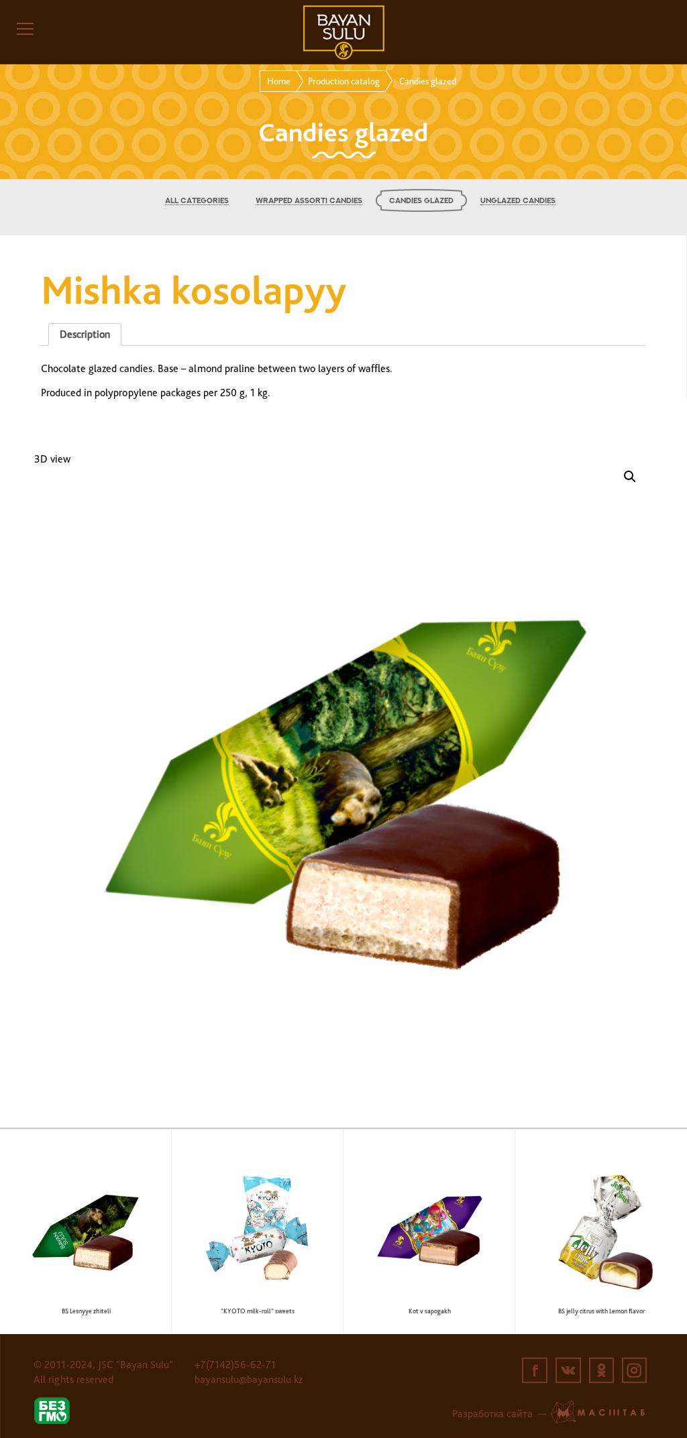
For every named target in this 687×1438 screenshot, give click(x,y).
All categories (197, 200)
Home (278, 81)
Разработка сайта (492, 1413)
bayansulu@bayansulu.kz (249, 1379)
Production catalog (344, 81)
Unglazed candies (518, 200)
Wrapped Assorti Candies (309, 200)
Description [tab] (85, 334)
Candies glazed (421, 200)
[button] (630, 477)
